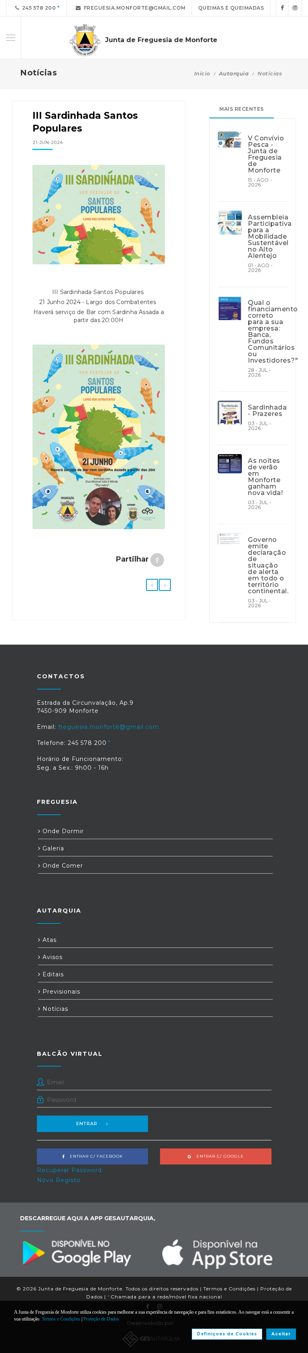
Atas (49, 939)
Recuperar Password (69, 1170)
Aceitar (281, 1334)
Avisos (52, 957)
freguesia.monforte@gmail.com (133, 8)
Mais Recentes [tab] (241, 109)
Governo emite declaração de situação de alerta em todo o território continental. (268, 565)
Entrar (86, 1123)
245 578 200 (37, 8)
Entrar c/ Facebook (94, 1156)
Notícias (269, 73)
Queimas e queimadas (231, 8)
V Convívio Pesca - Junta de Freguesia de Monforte (266, 154)
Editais (52, 974)
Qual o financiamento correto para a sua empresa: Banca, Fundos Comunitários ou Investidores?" (268, 332)
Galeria (52, 848)
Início (202, 73)
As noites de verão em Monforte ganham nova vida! (265, 477)
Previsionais (60, 991)
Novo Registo (59, 1180)
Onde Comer (62, 865)
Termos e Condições (229, 1289)
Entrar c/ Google (218, 1156)
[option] (98, 214)
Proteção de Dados (101, 1319)
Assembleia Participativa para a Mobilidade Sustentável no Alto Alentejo (268, 236)
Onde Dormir (62, 831)
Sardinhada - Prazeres (267, 410)
